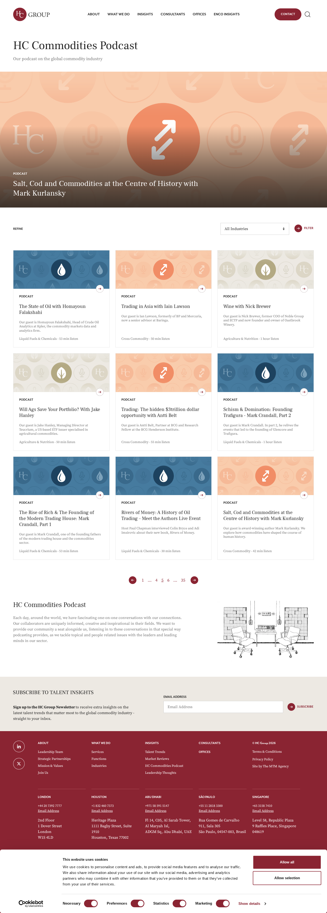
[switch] (137, 903)
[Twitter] (22, 763)
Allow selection (287, 878)
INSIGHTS (152, 743)
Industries (99, 766)
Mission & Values (50, 766)
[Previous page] (132, 580)
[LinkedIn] (22, 746)
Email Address (175, 697)
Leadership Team (50, 752)
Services (97, 752)
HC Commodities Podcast (164, 766)
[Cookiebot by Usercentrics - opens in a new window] (31, 903)
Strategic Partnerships (54, 759)
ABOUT (43, 743)
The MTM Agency (276, 766)
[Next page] (194, 580)
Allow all (287, 862)
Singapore (260, 797)
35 (183, 580)
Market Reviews (157, 759)
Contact (288, 15)
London (44, 797)
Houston (99, 797)
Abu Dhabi (153, 797)
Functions (98, 759)
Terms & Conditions (267, 752)
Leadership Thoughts (160, 773)
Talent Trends (155, 752)
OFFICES (204, 752)
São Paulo (207, 797)
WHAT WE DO (100, 743)
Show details (249, 903)
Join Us (43, 773)
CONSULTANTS (209, 743)
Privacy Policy (262, 759)
